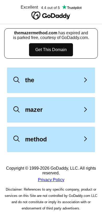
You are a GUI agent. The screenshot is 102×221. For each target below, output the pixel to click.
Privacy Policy (51, 180)
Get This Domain (51, 49)
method (36, 139)
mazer (34, 109)
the (29, 80)
